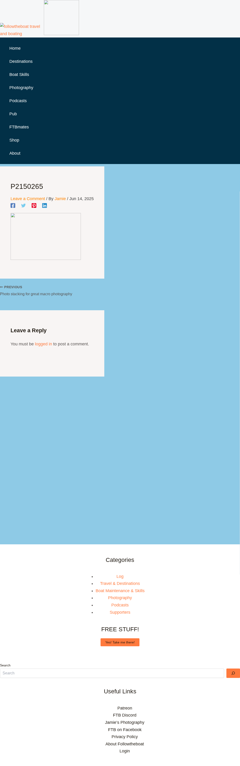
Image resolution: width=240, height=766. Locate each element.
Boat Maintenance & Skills (120, 590)
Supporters (120, 612)
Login (125, 751)
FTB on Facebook (125, 729)
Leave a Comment (28, 198)
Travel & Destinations (120, 583)
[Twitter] (23, 205)
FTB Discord (124, 715)
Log (120, 576)
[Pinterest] (34, 205)
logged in (43, 344)
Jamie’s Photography (124, 722)
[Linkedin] (44, 205)
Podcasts (120, 605)
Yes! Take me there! (120, 642)
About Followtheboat (124, 744)
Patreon (124, 708)
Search (5, 665)
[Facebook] (13, 205)
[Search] (233, 673)
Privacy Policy (125, 736)
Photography (120, 597)
